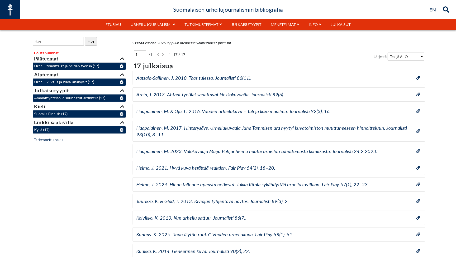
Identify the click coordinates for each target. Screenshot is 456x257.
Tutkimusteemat (201, 24)
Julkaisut (341, 24)
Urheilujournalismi (151, 24)
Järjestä (380, 56)
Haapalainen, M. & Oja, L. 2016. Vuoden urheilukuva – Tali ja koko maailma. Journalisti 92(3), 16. (233, 111)
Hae (91, 41)
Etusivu (113, 24)
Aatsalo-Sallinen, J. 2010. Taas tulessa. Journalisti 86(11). (194, 78)
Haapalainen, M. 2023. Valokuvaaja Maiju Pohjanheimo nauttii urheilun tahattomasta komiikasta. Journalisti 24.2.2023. (256, 151)
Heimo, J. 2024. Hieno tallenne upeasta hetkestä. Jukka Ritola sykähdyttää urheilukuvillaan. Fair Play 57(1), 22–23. (252, 184)
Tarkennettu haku (48, 139)
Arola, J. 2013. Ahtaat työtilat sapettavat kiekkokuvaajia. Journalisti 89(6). (210, 94)
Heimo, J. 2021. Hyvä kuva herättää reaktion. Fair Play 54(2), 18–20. (205, 168)
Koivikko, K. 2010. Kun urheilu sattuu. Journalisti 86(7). (191, 218)
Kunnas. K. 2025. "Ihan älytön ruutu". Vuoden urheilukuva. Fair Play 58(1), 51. (215, 234)
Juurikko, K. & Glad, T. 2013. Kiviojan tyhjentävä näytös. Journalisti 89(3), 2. (212, 201)
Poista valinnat (46, 52)
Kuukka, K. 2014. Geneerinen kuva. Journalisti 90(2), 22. (193, 251)
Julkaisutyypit (246, 24)
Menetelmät (283, 24)
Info (313, 24)
